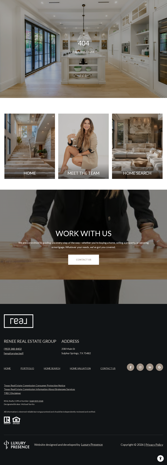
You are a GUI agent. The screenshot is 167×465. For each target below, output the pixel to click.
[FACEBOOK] (130, 367)
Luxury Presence (92, 444)
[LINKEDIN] (149, 367)
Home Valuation (80, 368)
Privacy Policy (154, 444)
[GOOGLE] (159, 367)
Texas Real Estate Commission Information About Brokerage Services (39, 389)
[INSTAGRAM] (140, 367)
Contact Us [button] (83, 259)
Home (7, 368)
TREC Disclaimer (12, 393)
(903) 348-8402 (13, 348)
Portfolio (27, 368)
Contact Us (107, 368)
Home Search (52, 368)
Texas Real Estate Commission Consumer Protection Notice (34, 385)
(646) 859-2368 (36, 401)
